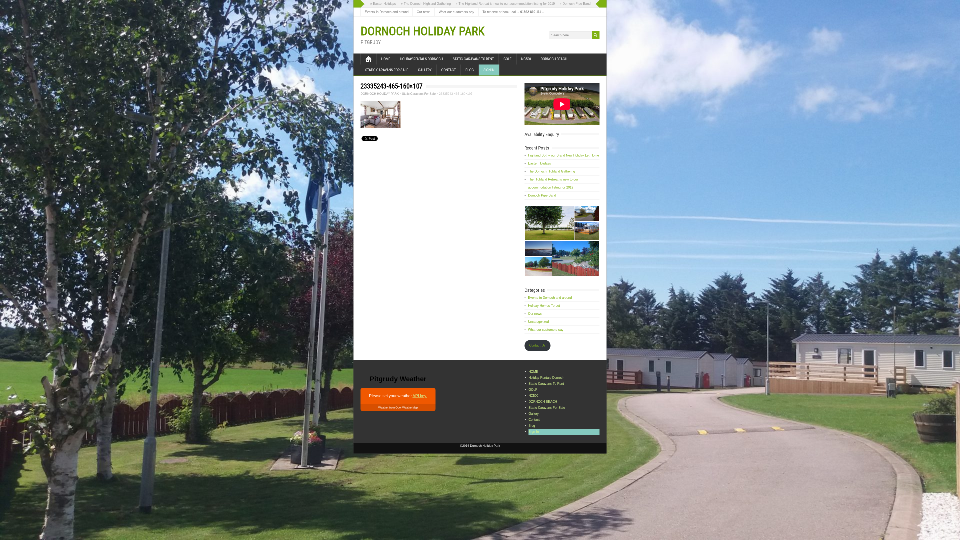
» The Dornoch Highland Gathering (394, 4)
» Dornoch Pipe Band (543, 4)
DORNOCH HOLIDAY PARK (422, 31)
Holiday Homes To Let (544, 306)
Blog (470, 70)
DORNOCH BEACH (554, 59)
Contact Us (537, 345)
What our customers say (456, 12)
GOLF (508, 59)
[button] (549, 223)
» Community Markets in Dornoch (588, 4)
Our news (423, 12)
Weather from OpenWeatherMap (398, 407)
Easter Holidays (539, 163)
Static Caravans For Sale (386, 70)
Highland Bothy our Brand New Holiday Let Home (563, 155)
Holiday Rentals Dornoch (421, 59)
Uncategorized (538, 322)
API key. (419, 396)
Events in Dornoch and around (386, 12)
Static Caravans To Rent (473, 59)
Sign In (489, 70)
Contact (448, 70)
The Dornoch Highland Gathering (551, 171)
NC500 (526, 59)
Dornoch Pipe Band (542, 195)
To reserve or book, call (513, 12)
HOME (385, 59)
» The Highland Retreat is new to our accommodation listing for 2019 (473, 4)
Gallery (425, 70)
